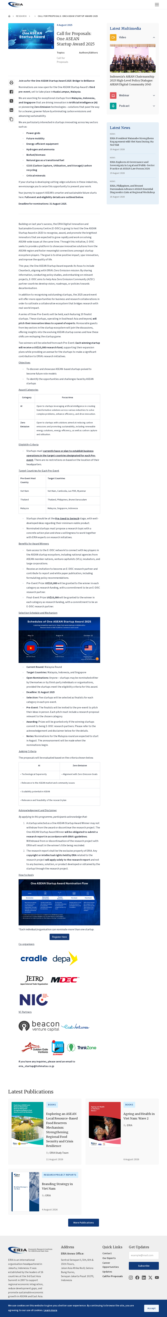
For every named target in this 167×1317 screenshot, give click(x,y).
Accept (151, 1308)
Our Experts (109, 1258)
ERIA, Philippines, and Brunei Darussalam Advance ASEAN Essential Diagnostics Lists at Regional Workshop (132, 189)
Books (52, 1104)
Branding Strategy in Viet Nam (57, 1186)
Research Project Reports (60, 1175)
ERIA (129, 1125)
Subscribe (144, 1266)
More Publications (83, 1222)
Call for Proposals (62, 60)
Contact (107, 1253)
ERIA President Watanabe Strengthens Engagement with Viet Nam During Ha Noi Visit (132, 141)
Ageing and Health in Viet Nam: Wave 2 (139, 1116)
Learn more (50, 1310)
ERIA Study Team (59, 1153)
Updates (107, 1272)
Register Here (59, 937)
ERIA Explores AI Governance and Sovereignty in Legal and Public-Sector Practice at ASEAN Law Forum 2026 (132, 165)
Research (21, 16)
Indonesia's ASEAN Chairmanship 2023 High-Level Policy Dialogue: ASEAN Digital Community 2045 (132, 80)
